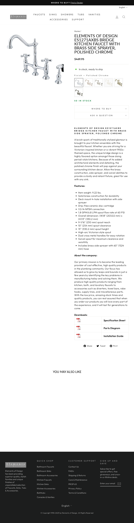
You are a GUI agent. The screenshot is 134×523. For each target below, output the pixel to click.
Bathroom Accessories (47, 475)
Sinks (53, 14)
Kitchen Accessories (46, 488)
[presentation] (33, 412)
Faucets (39, 14)
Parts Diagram (112, 328)
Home (77, 31)
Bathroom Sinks (44, 471)
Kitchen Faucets (44, 480)
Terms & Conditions (77, 493)
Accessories (59, 19)
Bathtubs (41, 493)
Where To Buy (101, 109)
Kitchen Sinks (43, 484)
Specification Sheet (114, 320)
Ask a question (101, 115)
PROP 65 (72, 484)
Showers (67, 14)
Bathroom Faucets (45, 466)
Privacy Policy (75, 488)
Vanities (94, 14)
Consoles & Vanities (45, 497)
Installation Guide (114, 336)
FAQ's (71, 471)
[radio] (78, 82)
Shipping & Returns (77, 475)
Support (78, 19)
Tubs (81, 14)
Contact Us (73, 466)
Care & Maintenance (77, 480)
